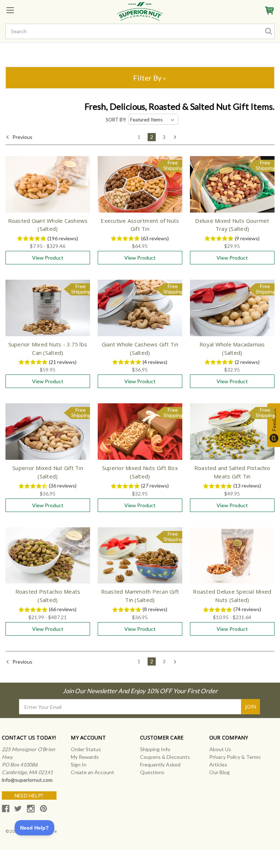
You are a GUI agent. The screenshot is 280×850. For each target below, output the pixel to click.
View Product (47, 258)
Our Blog (219, 772)
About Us (220, 749)
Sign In (78, 764)
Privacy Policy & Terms (235, 757)
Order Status (86, 749)
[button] (140, 78)
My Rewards (85, 757)
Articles (218, 764)
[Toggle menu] (10, 10)
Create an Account (92, 772)
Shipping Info (155, 749)
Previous (21, 137)
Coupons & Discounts (165, 757)
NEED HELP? (29, 795)
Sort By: (116, 120)
